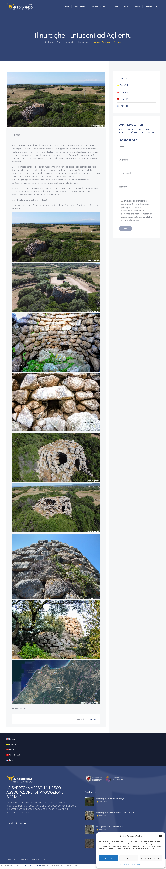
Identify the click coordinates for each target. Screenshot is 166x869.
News (126, 6)
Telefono (123, 186)
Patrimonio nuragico (99, 6)
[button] (161, 836)
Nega (129, 858)
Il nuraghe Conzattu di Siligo (110, 798)
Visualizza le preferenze (151, 858)
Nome (122, 146)
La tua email (125, 173)
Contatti (137, 6)
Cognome (123, 159)
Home (67, 6)
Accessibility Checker (33, 865)
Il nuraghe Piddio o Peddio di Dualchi (115, 812)
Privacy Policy (135, 864)
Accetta (108, 858)
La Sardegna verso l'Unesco (35, 859)
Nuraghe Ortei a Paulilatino (109, 826)
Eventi (115, 6)
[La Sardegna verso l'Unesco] (19, 6)
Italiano (149, 6)
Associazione (80, 6)
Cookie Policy (124, 864)
